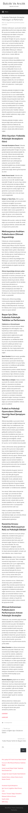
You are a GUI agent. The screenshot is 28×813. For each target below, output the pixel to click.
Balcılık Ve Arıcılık (14, 3)
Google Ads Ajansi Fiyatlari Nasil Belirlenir (14, 774)
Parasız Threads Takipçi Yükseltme (11, 793)
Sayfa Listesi (5, 799)
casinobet (4, 713)
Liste (3, 791)
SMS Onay (5, 802)
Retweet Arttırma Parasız (9, 796)
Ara (3, 747)
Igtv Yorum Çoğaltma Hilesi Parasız (12, 788)
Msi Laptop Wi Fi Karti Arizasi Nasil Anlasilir (14, 759)
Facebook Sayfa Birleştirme (10, 785)
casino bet (5, 717)
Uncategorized (8, 722)
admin (22, 22)
